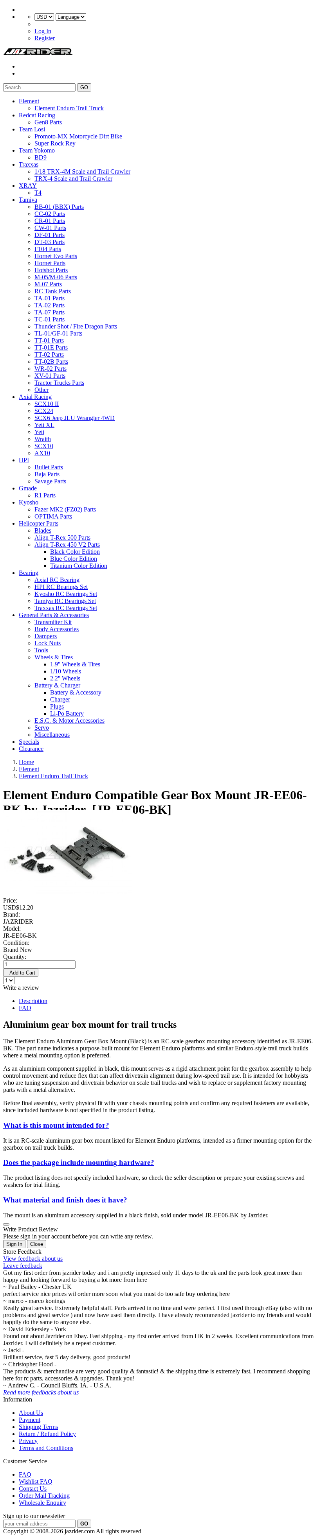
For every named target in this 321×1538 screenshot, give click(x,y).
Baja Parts (47, 474)
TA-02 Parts (49, 305)
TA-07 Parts (49, 312)
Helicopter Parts (38, 523)
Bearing (28, 572)
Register (44, 38)
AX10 (42, 453)
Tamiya (28, 199)
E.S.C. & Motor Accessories (69, 720)
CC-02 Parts (49, 213)
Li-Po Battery (67, 713)
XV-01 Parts (49, 375)
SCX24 (43, 410)
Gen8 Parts (48, 122)
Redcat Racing (37, 115)
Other (41, 389)
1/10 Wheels (65, 671)
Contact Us (33, 1488)
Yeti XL (44, 425)
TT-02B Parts (51, 361)
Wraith (42, 439)
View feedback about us (33, 1258)
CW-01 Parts (50, 227)
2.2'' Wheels (65, 678)
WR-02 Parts (50, 368)
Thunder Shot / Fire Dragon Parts (75, 326)
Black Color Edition (75, 551)
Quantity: (14, 956)
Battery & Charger (57, 685)
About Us (31, 1412)
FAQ (25, 1008)
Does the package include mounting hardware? (78, 1162)
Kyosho (28, 502)
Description (33, 1001)
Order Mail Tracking (44, 1495)
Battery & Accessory (75, 692)
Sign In (14, 1244)
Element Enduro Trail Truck (69, 108)
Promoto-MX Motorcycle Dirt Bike (78, 136)
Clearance (31, 748)
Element (29, 101)
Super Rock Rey (55, 143)
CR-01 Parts (49, 220)
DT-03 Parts (49, 242)
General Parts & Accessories (54, 615)
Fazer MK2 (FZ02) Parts (65, 509)
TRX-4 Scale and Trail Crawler (73, 178)
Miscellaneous (52, 734)
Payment (29, 1419)
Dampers (45, 636)
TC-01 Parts (49, 319)
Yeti (39, 432)
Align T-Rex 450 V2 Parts (67, 544)
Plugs (57, 706)
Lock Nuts (47, 643)
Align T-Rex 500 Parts (62, 537)
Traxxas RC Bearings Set (65, 608)
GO (84, 87)
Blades (42, 530)
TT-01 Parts (49, 340)
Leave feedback (22, 1265)
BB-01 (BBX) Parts (59, 206)
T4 (37, 192)
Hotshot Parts (51, 270)
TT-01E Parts (51, 347)
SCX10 (43, 446)
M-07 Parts (48, 284)
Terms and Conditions (46, 1448)
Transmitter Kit (53, 622)
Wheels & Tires (53, 657)
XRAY (28, 185)
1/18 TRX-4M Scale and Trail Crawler (82, 171)
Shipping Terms (38, 1426)
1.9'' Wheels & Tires (75, 664)
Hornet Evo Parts (55, 256)
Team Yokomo (37, 150)
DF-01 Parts (49, 235)
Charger (60, 699)
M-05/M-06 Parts (55, 277)
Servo (41, 727)
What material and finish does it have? (65, 1200)
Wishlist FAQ (35, 1481)
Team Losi (32, 129)
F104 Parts (47, 249)
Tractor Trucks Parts (59, 382)
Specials (29, 741)
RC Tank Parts (52, 291)
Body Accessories (56, 629)
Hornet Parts (49, 263)
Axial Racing (35, 396)
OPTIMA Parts (53, 516)
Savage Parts (50, 481)
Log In (42, 31)
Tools (41, 650)
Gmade (28, 488)
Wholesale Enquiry (42, 1502)
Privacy (28, 1441)
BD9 (40, 157)
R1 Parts (45, 495)
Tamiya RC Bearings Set (65, 601)
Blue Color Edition (73, 558)
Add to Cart (20, 973)
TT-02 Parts (49, 354)
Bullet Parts (48, 467)
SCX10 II (46, 403)
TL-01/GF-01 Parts (58, 333)
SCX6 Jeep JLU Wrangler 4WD (74, 418)
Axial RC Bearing (56, 579)
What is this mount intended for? (56, 1125)
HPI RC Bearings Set (61, 586)
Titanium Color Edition (78, 565)
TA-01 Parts (49, 298)
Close (36, 1244)
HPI (24, 460)
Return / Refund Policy (47, 1433)
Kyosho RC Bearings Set (65, 593)
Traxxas (28, 164)
